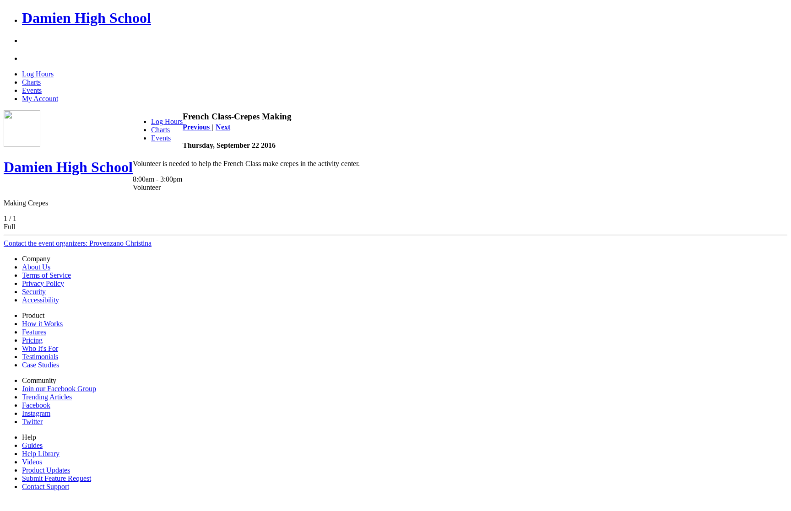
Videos (32, 462)
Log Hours (38, 74)
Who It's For (40, 348)
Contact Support (45, 486)
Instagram (36, 413)
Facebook (36, 405)
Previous (197, 127)
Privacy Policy (43, 283)
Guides (32, 445)
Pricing (32, 340)
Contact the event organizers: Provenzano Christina (78, 243)
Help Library (41, 453)
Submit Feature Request (56, 478)
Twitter (32, 421)
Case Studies (40, 365)
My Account (40, 98)
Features (34, 332)
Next (223, 127)
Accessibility (40, 300)
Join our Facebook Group (59, 389)
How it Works (42, 324)
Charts (31, 82)
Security (34, 292)
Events (32, 90)
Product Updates (46, 470)
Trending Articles (47, 397)
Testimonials (40, 356)
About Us (36, 267)
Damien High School (86, 18)
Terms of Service (46, 275)
